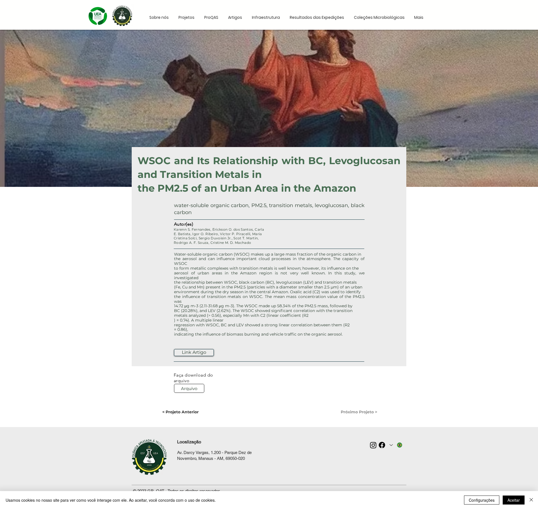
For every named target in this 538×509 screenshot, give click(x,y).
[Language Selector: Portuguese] (396, 445)
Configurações (482, 500)
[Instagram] (373, 445)
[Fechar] (531, 500)
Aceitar (513, 500)
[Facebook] (382, 445)
